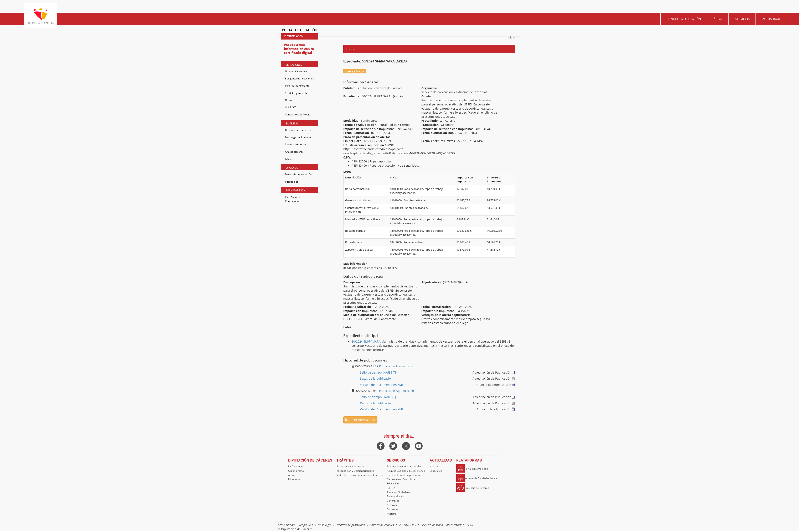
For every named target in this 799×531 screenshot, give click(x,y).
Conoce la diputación (683, 19)
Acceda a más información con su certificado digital (299, 48)
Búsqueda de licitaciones (299, 78)
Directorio (294, 479)
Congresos (393, 501)
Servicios (742, 19)
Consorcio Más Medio (297, 114)
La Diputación (296, 466)
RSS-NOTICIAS (407, 525)
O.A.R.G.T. (290, 107)
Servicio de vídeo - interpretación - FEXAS (447, 525)
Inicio (511, 37)
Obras (288, 100)
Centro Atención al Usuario (402, 479)
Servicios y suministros (298, 93)
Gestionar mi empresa (298, 130)
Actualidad (771, 19)
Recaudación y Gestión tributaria (355, 471)
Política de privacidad (351, 525)
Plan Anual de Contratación (293, 199)
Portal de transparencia (350, 466)
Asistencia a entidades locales (404, 466)
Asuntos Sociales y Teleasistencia (406, 471)
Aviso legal (324, 525)
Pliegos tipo (291, 181)
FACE (288, 159)
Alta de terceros (294, 151)
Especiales (436, 471)
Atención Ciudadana (398, 492)
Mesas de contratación (298, 174)
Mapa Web (306, 525)
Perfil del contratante (297, 86)
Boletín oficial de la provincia (403, 475)
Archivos (392, 505)
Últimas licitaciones (296, 71)
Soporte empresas (295, 144)
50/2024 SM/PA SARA (366, 341)
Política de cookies (382, 525)
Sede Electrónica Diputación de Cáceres (359, 475)
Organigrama (296, 471)
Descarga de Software (298, 137)
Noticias (434, 466)
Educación (393, 483)
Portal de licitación (299, 30)
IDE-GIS (391, 488)
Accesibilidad (286, 525)
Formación (393, 509)
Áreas (718, 19)
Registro (391, 513)
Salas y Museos (396, 496)
